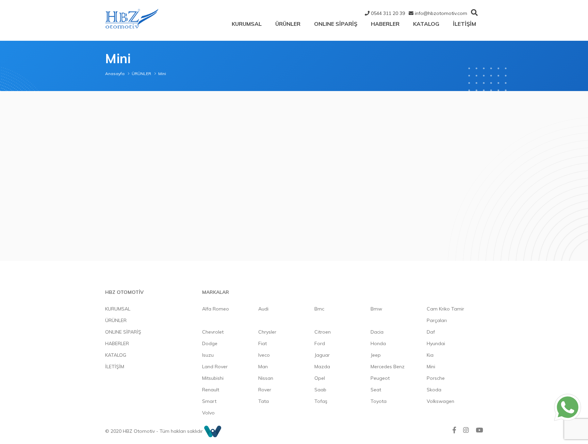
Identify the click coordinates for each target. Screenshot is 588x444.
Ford (319, 343)
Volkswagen (440, 401)
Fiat (262, 343)
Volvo (208, 413)
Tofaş (320, 401)
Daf (431, 332)
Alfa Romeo (215, 309)
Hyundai (436, 343)
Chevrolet (213, 332)
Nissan (265, 378)
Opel (319, 378)
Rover (264, 390)
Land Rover (215, 366)
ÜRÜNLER (287, 23)
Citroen (322, 332)
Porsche (436, 378)
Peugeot (380, 378)
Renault (210, 390)
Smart (209, 401)
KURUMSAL (247, 23)
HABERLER (385, 23)
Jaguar (322, 355)
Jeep (376, 355)
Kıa (430, 355)
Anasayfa (115, 73)
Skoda (434, 390)
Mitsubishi (213, 378)
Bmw (376, 309)
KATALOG (426, 23)
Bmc (319, 309)
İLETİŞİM (464, 23)
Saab (320, 390)
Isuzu (208, 355)
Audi (263, 309)
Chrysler (267, 332)
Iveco (264, 355)
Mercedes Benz (388, 366)
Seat (376, 390)
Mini (431, 366)
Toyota (379, 401)
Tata (263, 401)
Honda (378, 343)
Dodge (209, 343)
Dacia (377, 332)
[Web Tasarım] (212, 431)
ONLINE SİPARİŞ (335, 23)
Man (263, 366)
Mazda (322, 366)
